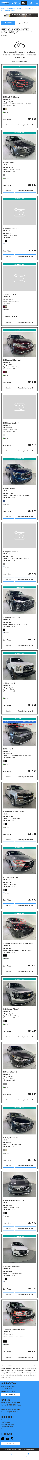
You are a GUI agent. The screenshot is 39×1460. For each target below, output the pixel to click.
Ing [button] (23, 3)
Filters (9, 23)
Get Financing (5, 1422)
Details (8, 125)
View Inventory (6, 1420)
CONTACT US (10, 1443)
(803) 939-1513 (11, 1405)
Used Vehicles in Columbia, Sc (15, 8)
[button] (31, 3)
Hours (18, 1403)
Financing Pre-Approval (25, 125)
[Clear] (26, 23)
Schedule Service (6, 1429)
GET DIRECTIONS (11, 1394)
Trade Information (7, 1427)
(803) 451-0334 (10, 1403)
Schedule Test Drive (7, 1424)
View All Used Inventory (19, 61)
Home (3, 8)
